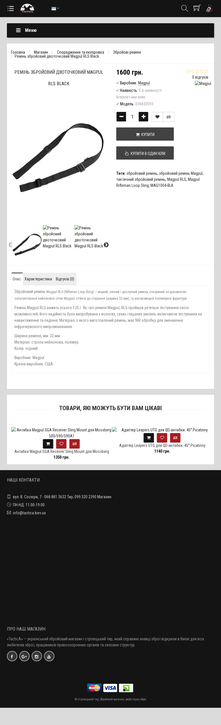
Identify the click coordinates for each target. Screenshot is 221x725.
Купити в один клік (147, 153)
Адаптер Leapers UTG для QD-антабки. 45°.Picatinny (161, 445)
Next (106, 245)
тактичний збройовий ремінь (140, 179)
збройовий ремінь (142, 173)
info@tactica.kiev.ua (29, 513)
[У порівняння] (168, 117)
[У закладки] (157, 117)
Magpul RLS (176, 179)
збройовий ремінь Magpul (181, 173)
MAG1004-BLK (161, 185)
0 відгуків (200, 77)
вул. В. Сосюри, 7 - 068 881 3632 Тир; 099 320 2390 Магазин (62, 497)
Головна (18, 52)
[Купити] (46, 444)
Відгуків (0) (65, 279)
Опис (17, 279)
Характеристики (38, 279)
